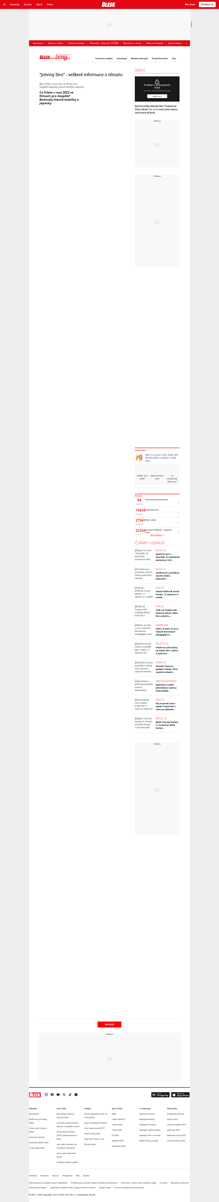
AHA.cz (160, 587)
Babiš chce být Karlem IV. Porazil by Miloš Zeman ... (167, 725)
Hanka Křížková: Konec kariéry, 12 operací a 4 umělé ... (167, 594)
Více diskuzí (156, 535)
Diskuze (138, 496)
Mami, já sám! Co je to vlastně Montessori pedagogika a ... (167, 631)
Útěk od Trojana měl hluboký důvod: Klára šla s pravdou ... (167, 613)
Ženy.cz (160, 699)
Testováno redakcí (104, 58)
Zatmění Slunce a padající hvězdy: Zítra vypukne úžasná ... (166, 669)
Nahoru (109, 1024)
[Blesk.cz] (109, 4)
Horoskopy (122, 58)
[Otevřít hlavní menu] (4, 4)
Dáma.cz (161, 662)
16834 (139, 510)
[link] (46, 1095)
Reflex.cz (161, 718)
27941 (139, 520)
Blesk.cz (161, 550)
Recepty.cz (162, 643)
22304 (139, 530)
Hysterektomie (152, 510)
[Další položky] (186, 43)
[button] (160, 1095)
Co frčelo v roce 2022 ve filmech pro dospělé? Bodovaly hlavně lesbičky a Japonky (59, 97)
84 (139, 500)
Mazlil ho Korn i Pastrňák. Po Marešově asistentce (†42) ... (167, 557)
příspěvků (139, 504)
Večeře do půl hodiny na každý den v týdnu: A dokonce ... (167, 650)
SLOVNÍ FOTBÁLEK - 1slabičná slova (158, 531)
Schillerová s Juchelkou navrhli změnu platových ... (167, 575)
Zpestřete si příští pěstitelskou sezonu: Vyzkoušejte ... (166, 687)
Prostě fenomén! (160, 58)
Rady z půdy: (151, 520)
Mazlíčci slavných (139, 58)
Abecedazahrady (166, 681)
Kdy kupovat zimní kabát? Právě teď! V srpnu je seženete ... (166, 706)
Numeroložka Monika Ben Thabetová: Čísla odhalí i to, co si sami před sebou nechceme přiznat (156, 109)
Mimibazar (162, 625)
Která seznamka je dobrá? (156, 500)
